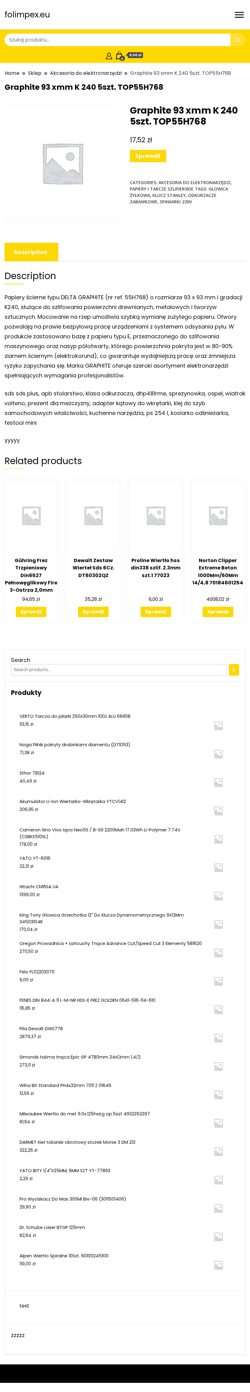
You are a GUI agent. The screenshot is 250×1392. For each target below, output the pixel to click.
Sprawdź (148, 156)
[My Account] (109, 55)
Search (20, 660)
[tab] (30, 252)
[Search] (234, 670)
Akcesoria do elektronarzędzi (194, 182)
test (24, 1305)
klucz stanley (169, 195)
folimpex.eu (27, 14)
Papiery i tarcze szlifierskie (162, 189)
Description (30, 252)
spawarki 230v (176, 202)
